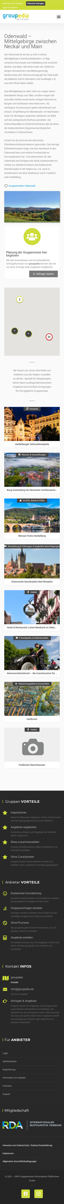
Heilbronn (32, 719)
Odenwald (30, 185)
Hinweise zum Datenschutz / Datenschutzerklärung (27, 1145)
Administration (10, 1061)
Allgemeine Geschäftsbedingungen (20, 1161)
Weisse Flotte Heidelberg (32, 535)
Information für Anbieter (14, 1077)
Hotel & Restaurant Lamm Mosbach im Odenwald (33, 627)
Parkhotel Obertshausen (32, 765)
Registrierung (9, 1069)
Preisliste (7, 1086)
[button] (58, 17)
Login (5, 1053)
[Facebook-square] (25, 1194)
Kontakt (14, 982)
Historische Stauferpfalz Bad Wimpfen (32, 581)
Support (6, 1094)
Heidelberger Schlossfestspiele (32, 444)
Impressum (8, 1153)
